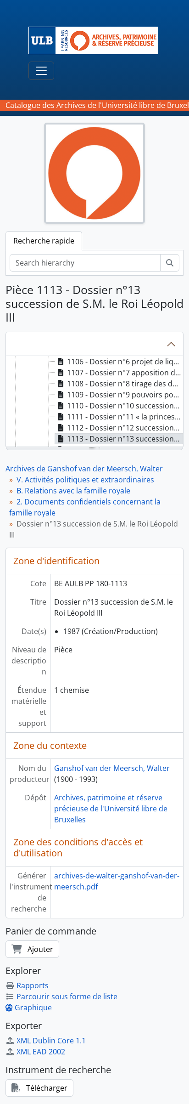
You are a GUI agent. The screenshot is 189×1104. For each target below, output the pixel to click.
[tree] (94, 402)
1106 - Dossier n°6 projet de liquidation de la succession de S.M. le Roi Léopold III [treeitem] (125, 362)
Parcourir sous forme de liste (67, 996)
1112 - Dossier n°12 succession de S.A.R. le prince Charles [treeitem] (125, 428)
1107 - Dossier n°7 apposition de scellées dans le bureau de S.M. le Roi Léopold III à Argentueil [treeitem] (125, 373)
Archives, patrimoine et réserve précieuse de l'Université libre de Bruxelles (110, 809)
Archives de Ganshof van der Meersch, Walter (84, 469)
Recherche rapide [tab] (43, 241)
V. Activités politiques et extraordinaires (85, 480)
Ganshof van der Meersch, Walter (112, 768)
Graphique (33, 1007)
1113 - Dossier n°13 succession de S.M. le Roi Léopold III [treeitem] (125, 439)
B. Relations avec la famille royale (73, 491)
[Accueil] (97, 40)
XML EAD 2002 (41, 1052)
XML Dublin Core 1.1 (51, 1041)
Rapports (33, 985)
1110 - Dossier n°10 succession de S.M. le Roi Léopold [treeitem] (125, 406)
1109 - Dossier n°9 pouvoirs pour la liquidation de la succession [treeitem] (125, 395)
